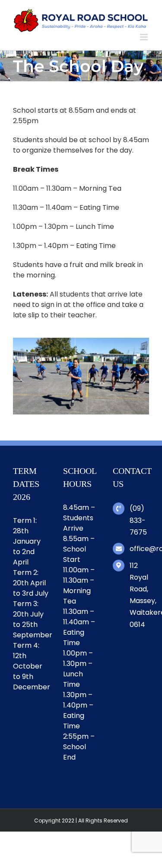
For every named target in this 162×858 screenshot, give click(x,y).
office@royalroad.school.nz (139, 549)
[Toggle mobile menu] (144, 37)
